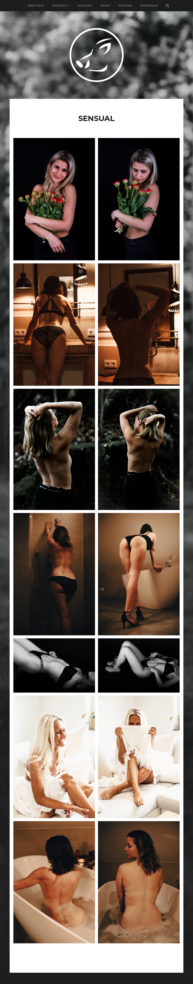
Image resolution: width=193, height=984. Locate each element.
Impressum (149, 5)
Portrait (59, 5)
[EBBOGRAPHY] (96, 55)
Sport (106, 5)
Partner (125, 5)
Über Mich (36, 5)
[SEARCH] (167, 6)
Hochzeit (85, 5)
